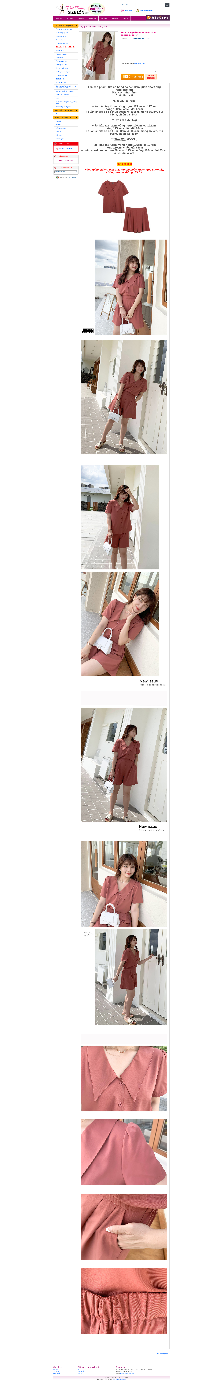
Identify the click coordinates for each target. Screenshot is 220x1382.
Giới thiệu (70, 18)
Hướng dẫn (92, 18)
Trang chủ (59, 18)
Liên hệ (126, 18)
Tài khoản (81, 18)
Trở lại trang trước (162, 1354)
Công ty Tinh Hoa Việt (119, 1379)
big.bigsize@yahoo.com (127, 1373)
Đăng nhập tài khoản (146, 10)
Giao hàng (104, 18)
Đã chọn (65, 148)
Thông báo (115, 18)
